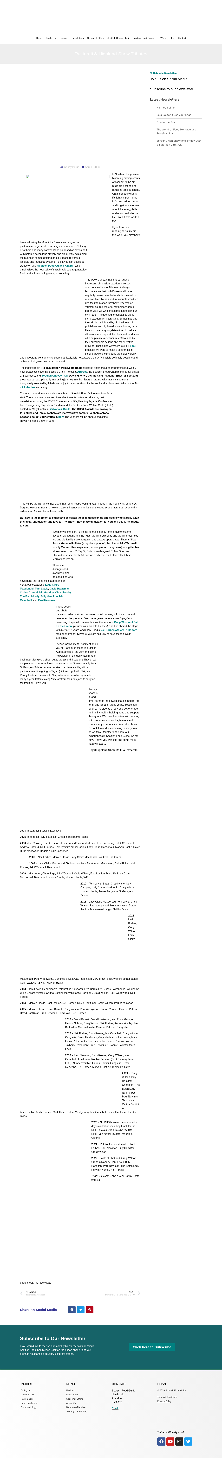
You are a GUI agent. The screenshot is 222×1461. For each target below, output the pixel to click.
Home (39, 38)
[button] (72, 1309)
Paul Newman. (47, 600)
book (133, 346)
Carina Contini (29, 592)
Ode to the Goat (166, 122)
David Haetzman (59, 588)
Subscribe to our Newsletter (171, 89)
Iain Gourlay (46, 592)
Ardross (82, 371)
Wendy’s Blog (167, 38)
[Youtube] (170, 1441)
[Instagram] (179, 1441)
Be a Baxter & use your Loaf (174, 114)
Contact (182, 38)
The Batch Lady (29, 596)
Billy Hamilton (49, 596)
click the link (27, 387)
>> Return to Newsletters (163, 73)
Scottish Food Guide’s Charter (55, 265)
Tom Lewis (41, 588)
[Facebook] (161, 1441)
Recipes (64, 38)
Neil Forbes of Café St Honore (118, 630)
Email (115, 1408)
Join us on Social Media (168, 79)
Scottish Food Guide (143, 38)
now (60, 417)
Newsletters (78, 38)
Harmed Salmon (166, 107)
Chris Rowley (63, 592)
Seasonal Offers (95, 38)
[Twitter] (188, 1441)
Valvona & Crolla (60, 409)
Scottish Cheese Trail (118, 38)
